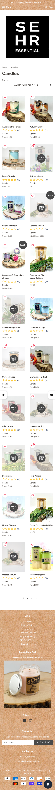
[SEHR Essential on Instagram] (30, 721)
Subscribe (43, 742)
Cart (51, 7)
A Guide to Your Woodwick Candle (27, 657)
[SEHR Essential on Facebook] (24, 721)
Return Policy (27, 625)
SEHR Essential (30, 770)
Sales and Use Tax (27, 644)
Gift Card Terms (27, 640)
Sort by (5, 80)
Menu (9, 7)
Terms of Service (27, 632)
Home (4, 67)
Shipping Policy (27, 636)
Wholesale (27, 621)
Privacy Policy (27, 629)
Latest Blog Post (27, 652)
